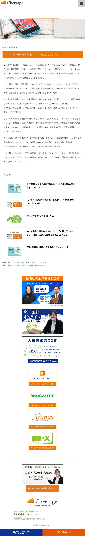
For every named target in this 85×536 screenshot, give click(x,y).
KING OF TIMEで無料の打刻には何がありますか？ (27, 263)
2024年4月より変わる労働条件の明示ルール (48, 247)
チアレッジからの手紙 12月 (40, 215)
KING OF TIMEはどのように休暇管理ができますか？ (28, 265)
